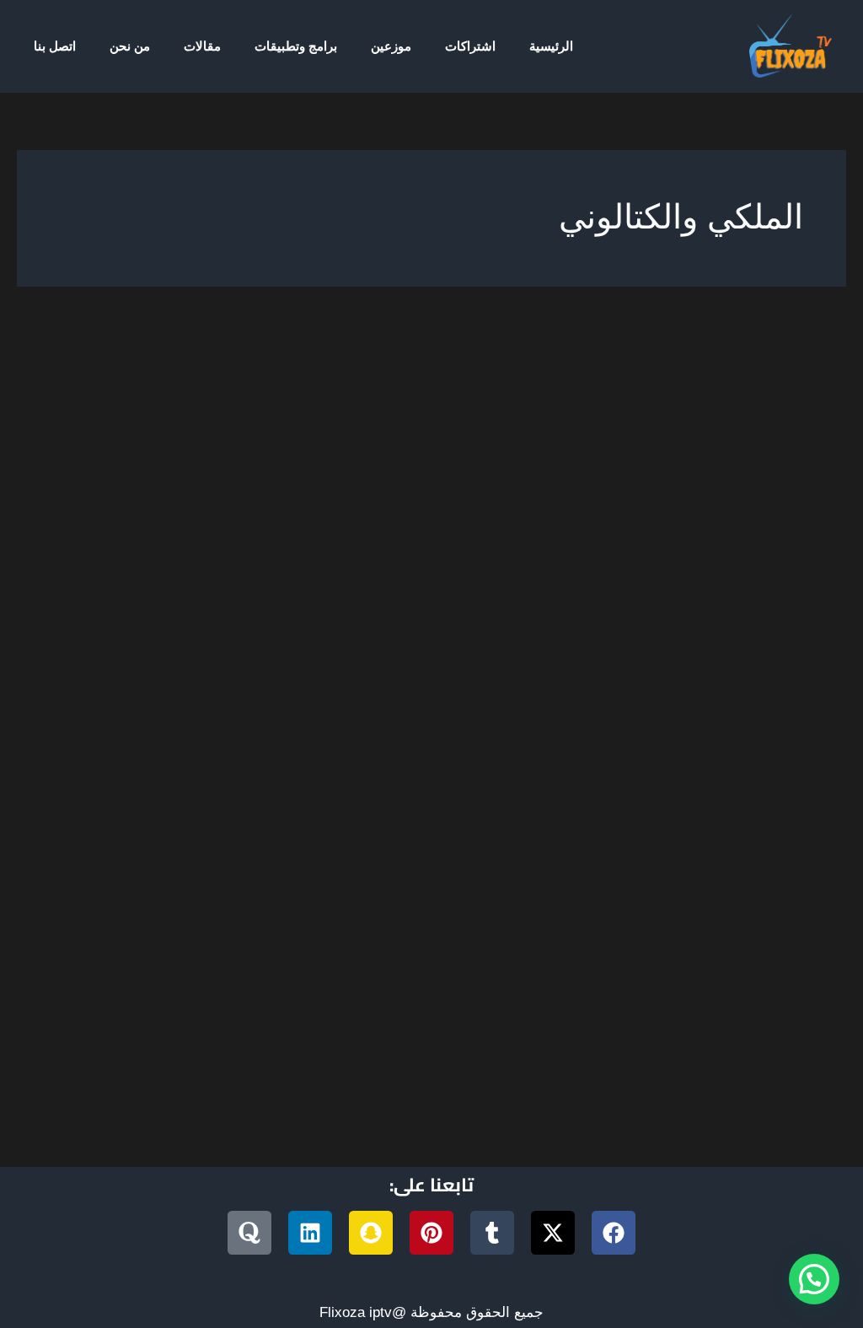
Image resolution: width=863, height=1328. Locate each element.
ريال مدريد (282, 1046)
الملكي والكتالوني (295, 890)
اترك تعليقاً (780, 890)
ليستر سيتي (604, 911)
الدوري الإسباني (549, 890)
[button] (814, 1279)
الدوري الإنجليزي (444, 890)
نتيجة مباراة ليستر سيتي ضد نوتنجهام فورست (543, 932)
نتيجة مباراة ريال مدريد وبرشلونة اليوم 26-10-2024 (580, 861)
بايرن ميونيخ (198, 890)
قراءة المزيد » (769, 974)
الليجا (371, 890)
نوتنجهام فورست (348, 932)
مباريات (712, 890)
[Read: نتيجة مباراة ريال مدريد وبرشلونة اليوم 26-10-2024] (528, 623)
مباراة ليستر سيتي (240, 911)
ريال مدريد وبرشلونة (708, 911)
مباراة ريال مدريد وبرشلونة (383, 911)
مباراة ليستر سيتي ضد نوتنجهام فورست (269, 1070)
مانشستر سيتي (516, 911)
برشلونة (130, 890)
